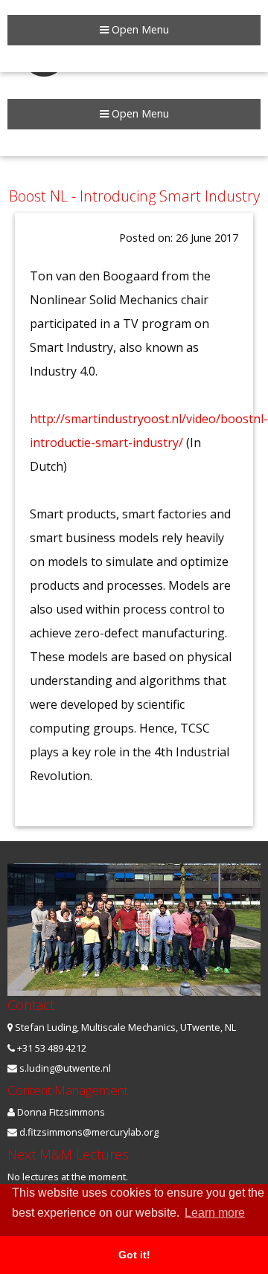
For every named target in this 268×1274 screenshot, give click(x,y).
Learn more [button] (215, 1212)
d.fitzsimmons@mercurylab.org (88, 1132)
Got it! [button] (134, 1255)
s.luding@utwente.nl (64, 1068)
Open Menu (139, 113)
